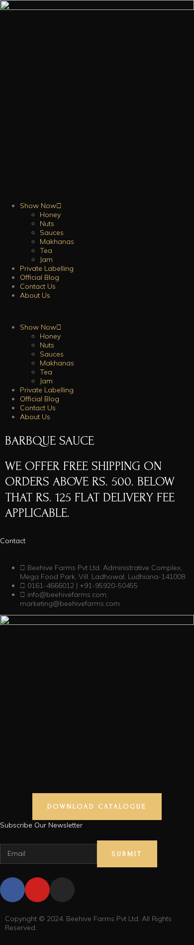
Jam (46, 259)
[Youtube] (37, 889)
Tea (46, 250)
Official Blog (39, 277)
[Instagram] (62, 889)
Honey (50, 214)
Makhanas (57, 241)
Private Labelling (47, 268)
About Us (35, 295)
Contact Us (38, 286)
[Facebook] (12, 889)
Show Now (38, 205)
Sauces (52, 232)
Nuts (47, 223)
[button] (97, 311)
